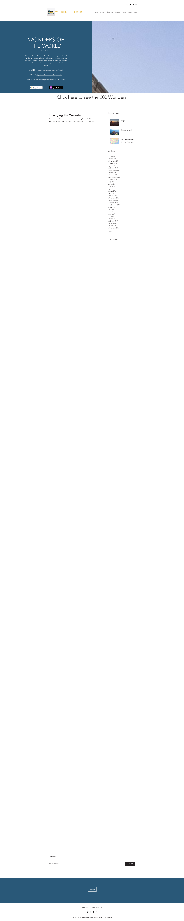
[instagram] (127, 5)
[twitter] (130, 5)
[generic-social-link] (136, 5)
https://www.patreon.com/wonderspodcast (50, 79)
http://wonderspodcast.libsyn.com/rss (49, 75)
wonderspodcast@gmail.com (92, 907)
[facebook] (133, 5)
